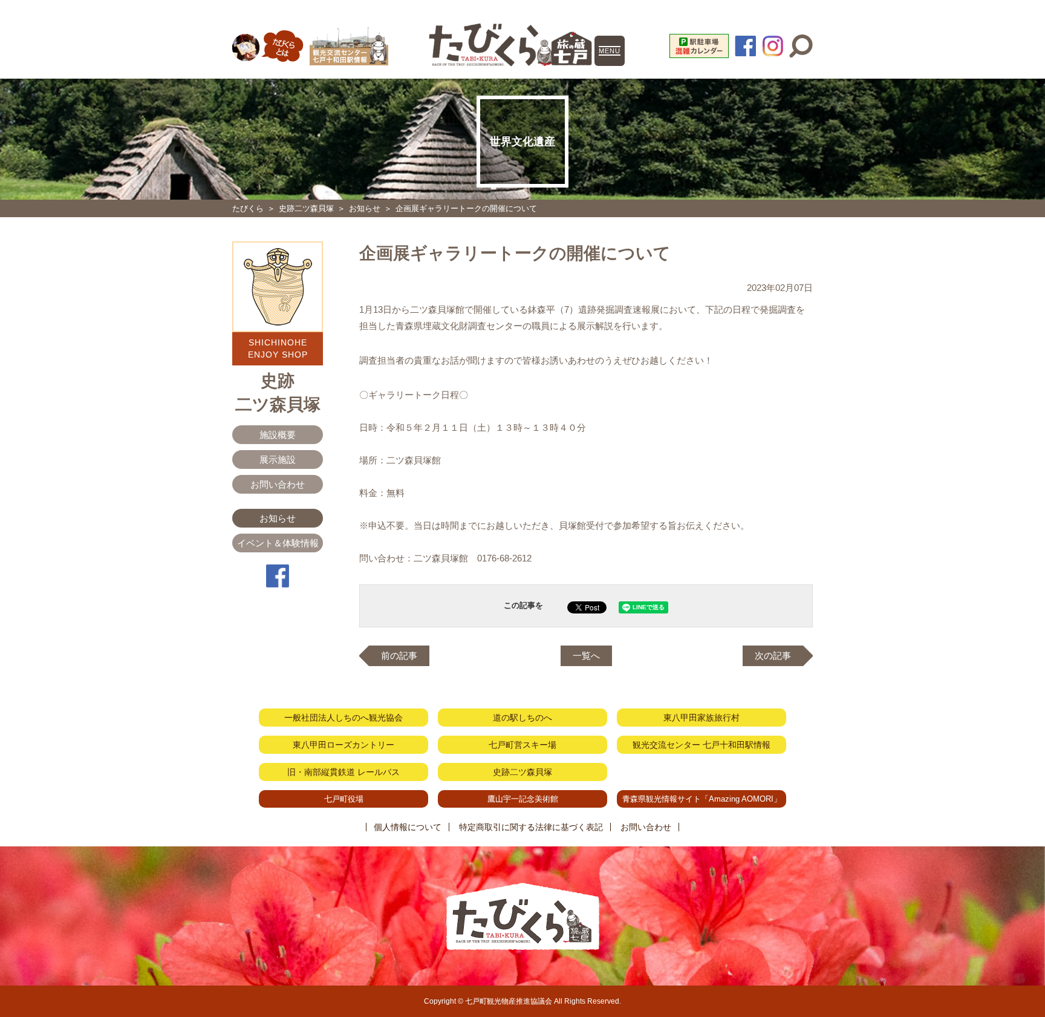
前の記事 (399, 655)
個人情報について (407, 827)
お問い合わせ (277, 484)
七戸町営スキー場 (522, 745)
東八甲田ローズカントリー (343, 745)
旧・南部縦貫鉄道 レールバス (343, 772)
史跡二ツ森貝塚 (306, 208)
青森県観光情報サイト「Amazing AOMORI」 (701, 798)
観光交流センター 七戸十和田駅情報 (701, 745)
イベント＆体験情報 (278, 543)
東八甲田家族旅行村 (701, 717)
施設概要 (277, 435)
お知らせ (364, 208)
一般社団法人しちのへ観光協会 (343, 717)
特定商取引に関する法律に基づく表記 (531, 827)
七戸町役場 (343, 798)
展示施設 (277, 459)
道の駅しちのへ (522, 717)
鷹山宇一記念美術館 (522, 798)
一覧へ (586, 655)
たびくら (248, 208)
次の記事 (773, 655)
